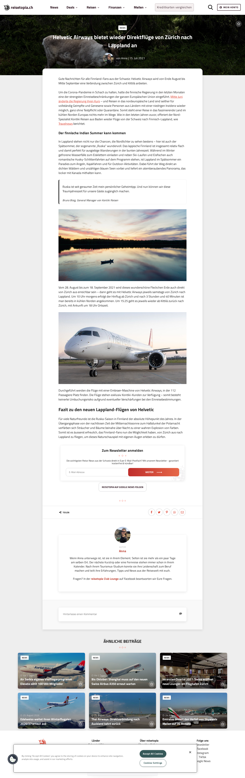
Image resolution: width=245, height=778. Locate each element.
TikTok (202, 757)
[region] (105, 758)
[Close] (190, 752)
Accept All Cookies (153, 754)
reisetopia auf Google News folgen (122, 487)
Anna (124, 58)
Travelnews (65, 123)
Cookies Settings (153, 763)
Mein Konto (230, 7)
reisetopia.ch (22, 7)
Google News (202, 761)
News (54, 7)
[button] (13, 759)
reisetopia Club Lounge (105, 579)
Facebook (202, 749)
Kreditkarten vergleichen (174, 7)
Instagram (202, 753)
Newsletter (202, 744)
